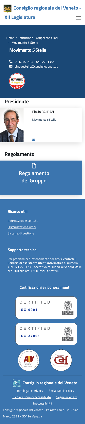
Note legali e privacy (29, 390)
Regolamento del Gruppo (34, 176)
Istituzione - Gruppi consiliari (38, 37)
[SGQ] (45, 306)
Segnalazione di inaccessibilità (55, 400)
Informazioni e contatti (23, 221)
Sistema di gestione (21, 233)
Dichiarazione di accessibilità (31, 397)
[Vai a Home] (7, 9)
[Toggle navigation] (78, 18)
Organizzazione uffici (22, 227)
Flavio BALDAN (43, 111)
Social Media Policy (61, 390)
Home (10, 37)
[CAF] (61, 360)
